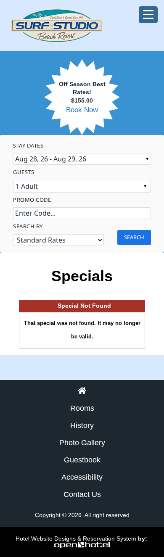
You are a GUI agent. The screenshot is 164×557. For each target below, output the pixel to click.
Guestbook (82, 460)
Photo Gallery (82, 442)
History (82, 425)
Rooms (82, 408)
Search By (28, 226)
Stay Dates (28, 145)
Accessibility (82, 477)
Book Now (82, 110)
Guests (23, 172)
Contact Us (82, 494)
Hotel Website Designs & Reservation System (76, 538)
